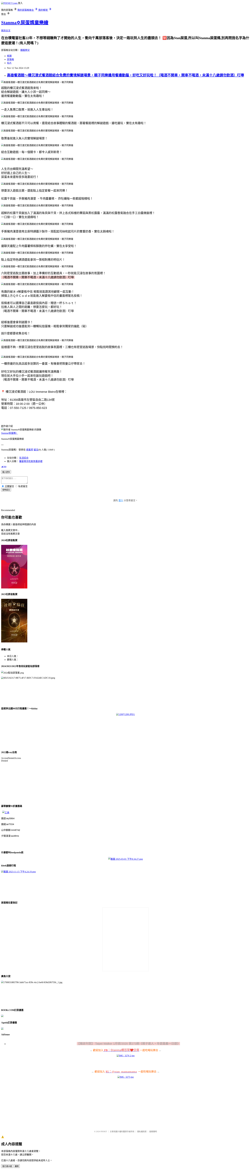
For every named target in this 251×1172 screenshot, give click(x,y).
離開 (17, 1166)
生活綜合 (23, 458)
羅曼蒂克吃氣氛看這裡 (30, 461)
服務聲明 (153, 1131)
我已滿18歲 (7, 1166)
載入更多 (6, 472)
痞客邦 (29, 449)
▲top (3, 466)
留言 (36, 449)
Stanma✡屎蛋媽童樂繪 (24, 22)
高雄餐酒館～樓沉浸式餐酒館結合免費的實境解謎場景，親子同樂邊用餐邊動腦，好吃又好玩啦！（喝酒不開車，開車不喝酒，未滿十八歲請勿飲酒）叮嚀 (125, 75)
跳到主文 (5, 30)
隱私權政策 (142, 1131)
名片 (9, 63)
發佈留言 (6, 490)
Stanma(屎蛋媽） (9, 433)
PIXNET (104, 1131)
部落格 (10, 59)
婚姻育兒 (25, 50)
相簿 (9, 56)
